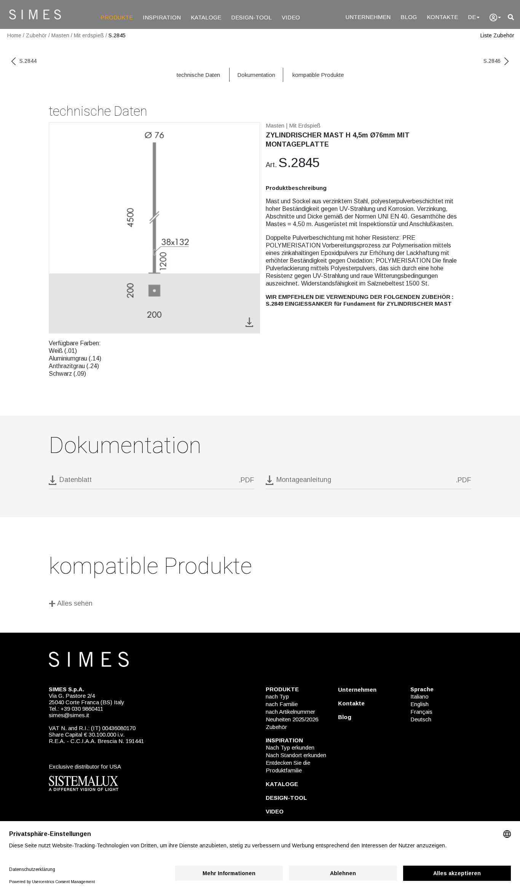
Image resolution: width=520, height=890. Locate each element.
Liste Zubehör (497, 35)
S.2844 (28, 61)
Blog (344, 717)
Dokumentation (256, 75)
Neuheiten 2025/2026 (292, 719)
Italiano (419, 696)
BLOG (408, 17)
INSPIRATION (162, 17)
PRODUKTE (116, 17)
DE (472, 17)
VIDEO (291, 17)
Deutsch (420, 719)
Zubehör (36, 35)
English (419, 704)
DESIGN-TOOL (251, 17)
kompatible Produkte (318, 75)
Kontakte (351, 703)
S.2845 (117, 35)
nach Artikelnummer (290, 711)
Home (14, 35)
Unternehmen (357, 689)
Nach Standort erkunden (296, 755)
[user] (495, 17)
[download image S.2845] (249, 321)
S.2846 (492, 61)
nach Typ (277, 696)
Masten (60, 35)
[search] (511, 17)
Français (421, 711)
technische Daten (198, 75)
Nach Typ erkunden (290, 747)
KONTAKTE (442, 17)
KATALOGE (206, 17)
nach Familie (282, 704)
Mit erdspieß (89, 35)
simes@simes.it (69, 715)
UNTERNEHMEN (368, 17)
